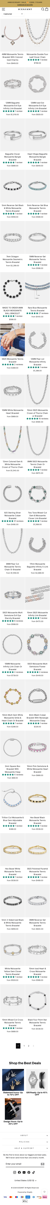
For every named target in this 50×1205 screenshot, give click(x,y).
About (24, 1135)
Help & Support (24, 1148)
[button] (34, 60)
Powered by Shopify (25, 1192)
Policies (24, 1142)
